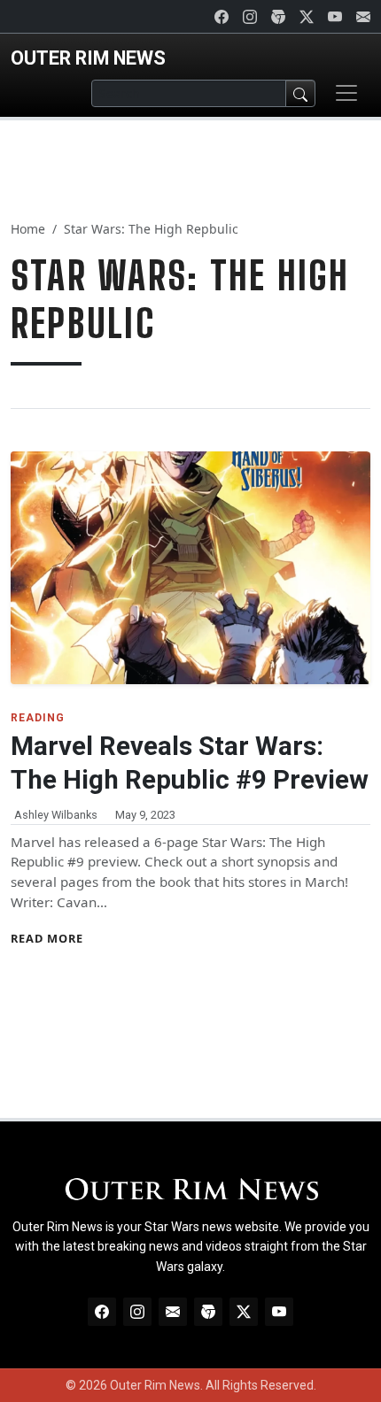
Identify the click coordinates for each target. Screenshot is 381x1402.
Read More (47, 938)
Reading (38, 718)
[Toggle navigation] (346, 93)
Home (28, 228)
